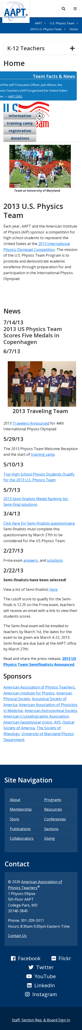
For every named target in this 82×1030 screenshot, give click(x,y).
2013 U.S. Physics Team (46, 29)
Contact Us (17, 935)
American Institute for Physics (28, 693)
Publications (20, 828)
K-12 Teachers (27, 48)
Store (14, 819)
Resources (53, 809)
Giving (49, 838)
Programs (52, 799)
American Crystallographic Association (36, 716)
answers (30, 560)
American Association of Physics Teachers (39, 687)
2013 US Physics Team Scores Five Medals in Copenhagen (32, 335)
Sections (51, 828)
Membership (21, 809)
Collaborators (21, 838)
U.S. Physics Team (62, 23)
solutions (55, 560)
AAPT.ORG (15, 96)
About (15, 799)
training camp (20, 123)
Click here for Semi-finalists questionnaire (39, 523)
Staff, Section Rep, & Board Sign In (41, 1019)
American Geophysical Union (27, 722)
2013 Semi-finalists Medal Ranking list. (35, 498)
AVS (57, 722)
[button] (26, 958)
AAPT (38, 23)
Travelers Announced (31, 423)
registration (20, 130)
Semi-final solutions (20, 504)
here (53, 589)
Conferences (55, 819)
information (20, 115)
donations (20, 138)
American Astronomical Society (51, 710)
